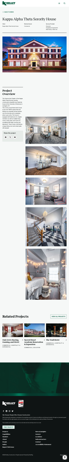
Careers (38, 434)
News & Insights (40, 431)
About (4, 439)
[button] (59, 3)
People (4, 442)
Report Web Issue (8, 447)
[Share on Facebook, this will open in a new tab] (5, 137)
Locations (38, 437)
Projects (5, 431)
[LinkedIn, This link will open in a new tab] (6, 411)
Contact (38, 442)
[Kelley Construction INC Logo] (8, 3)
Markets (5, 437)
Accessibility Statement (43, 444)
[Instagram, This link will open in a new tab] (9, 411)
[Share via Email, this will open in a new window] (15, 137)
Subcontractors (40, 439)
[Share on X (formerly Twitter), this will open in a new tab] (10, 137)
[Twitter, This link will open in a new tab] (13, 411)
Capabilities (6, 434)
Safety (4, 444)
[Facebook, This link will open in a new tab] (3, 411)
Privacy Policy (63, 454)
